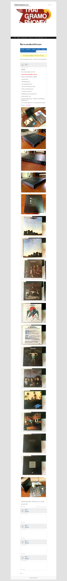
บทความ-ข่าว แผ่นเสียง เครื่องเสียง (38, 37)
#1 (21, 67)
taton (26, 64)
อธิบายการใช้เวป (31, 37)
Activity (33, 49)
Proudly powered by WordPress (33, 577)
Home (15, 37)
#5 (21, 560)
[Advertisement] (33, 29)
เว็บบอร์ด (18, 37)
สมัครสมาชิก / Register (24, 37)
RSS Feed (22, 573)
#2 (21, 513)
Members (28, 49)
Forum (22, 49)
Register (43, 49)
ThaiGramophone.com (21, 5)
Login (45, 37)
